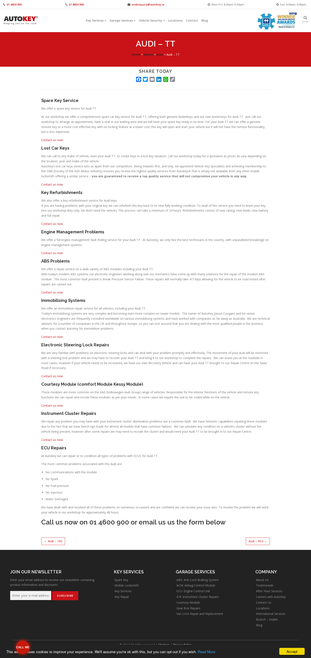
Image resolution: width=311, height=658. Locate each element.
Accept (291, 651)
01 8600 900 (76, 4)
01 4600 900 (14, 4)
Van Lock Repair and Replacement (199, 614)
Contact (192, 20)
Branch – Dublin (267, 619)
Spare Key (121, 580)
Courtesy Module (188, 602)
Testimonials (265, 585)
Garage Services (121, 20)
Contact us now (52, 140)
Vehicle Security (150, 20)
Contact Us (263, 602)
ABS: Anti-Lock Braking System (197, 580)
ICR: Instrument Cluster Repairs (197, 597)
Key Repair (121, 597)
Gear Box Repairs (188, 608)
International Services (270, 614)
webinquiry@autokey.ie (148, 4)
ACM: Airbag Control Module (195, 585)
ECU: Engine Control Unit (193, 591)
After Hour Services (269, 591)
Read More (206, 651)
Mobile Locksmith (126, 585)
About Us (262, 580)
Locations (175, 20)
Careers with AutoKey (271, 597)
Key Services (95, 20)
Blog (204, 20)
